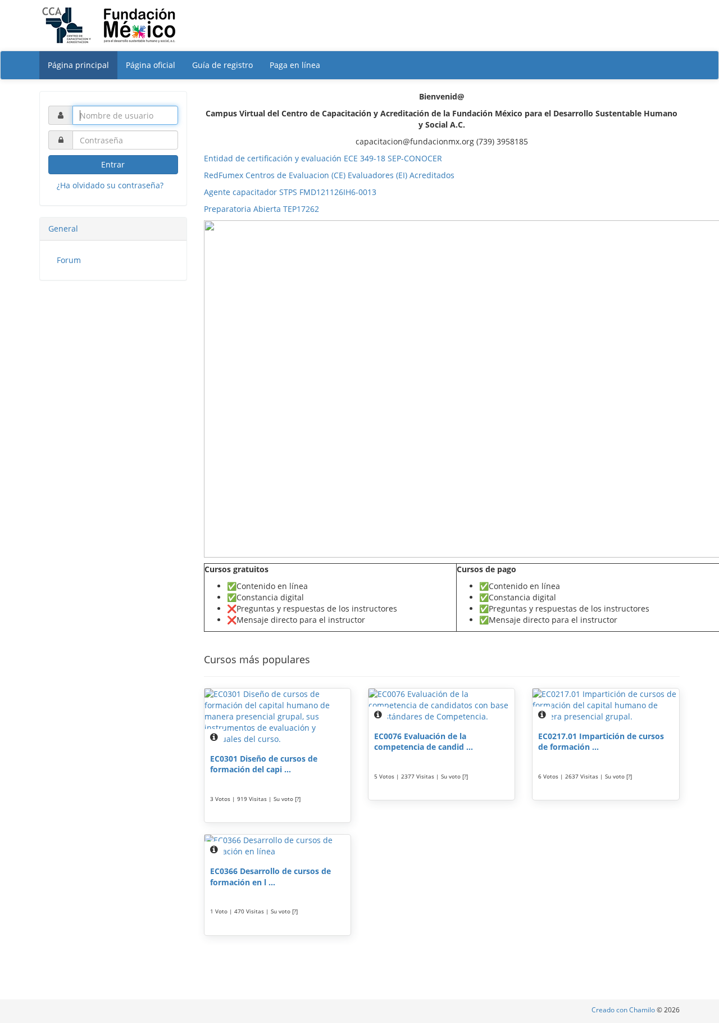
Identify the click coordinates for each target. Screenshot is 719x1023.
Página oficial (150, 65)
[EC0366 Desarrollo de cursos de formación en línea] (277, 846)
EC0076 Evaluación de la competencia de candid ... (423, 742)
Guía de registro (222, 65)
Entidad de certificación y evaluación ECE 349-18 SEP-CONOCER (323, 158)
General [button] (63, 228)
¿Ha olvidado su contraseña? (110, 185)
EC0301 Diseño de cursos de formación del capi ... (263, 764)
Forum (69, 260)
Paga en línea (295, 65)
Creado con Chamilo (624, 1010)
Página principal (78, 65)
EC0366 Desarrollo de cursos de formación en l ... (270, 877)
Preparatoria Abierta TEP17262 (261, 208)
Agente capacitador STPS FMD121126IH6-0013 (290, 192)
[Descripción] (214, 737)
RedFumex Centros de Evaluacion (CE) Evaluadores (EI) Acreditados (329, 175)
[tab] (113, 229)
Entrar (113, 164)
